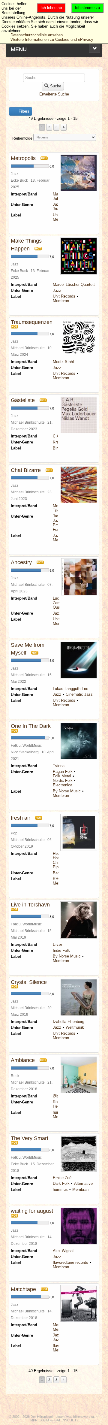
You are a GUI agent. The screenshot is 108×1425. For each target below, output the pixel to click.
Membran (61, 300)
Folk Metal (62, 776)
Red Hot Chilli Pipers (58, 860)
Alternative (83, 1183)
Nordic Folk (63, 780)
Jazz (57, 204)
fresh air (20, 818)
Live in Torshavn (30, 905)
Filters (23, 111)
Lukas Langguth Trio (70, 688)
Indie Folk (61, 950)
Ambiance (23, 1060)
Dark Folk (61, 1183)
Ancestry (21, 562)
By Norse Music (67, 791)
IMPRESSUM (39, 1420)
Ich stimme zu (87, 7)
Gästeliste (23, 400)
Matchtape (23, 1289)
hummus (60, 1189)
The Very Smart (29, 1138)
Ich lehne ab (51, 7)
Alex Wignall (63, 1250)
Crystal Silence (29, 982)
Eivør (57, 944)
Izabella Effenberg (68, 1021)
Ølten (57, 1096)
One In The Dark (31, 726)
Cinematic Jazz (79, 694)
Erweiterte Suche (54, 94)
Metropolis (23, 158)
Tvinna (58, 766)
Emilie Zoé (62, 1177)
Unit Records (64, 296)
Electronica (62, 785)
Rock (57, 1102)
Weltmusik (75, 1027)
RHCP (58, 878)
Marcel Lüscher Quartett (74, 284)
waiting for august (32, 1211)
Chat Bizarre (26, 470)
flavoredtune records (70, 1262)
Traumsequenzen (31, 322)
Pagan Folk (63, 771)
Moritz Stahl (63, 361)
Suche (55, 86)
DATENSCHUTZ (66, 1420)
